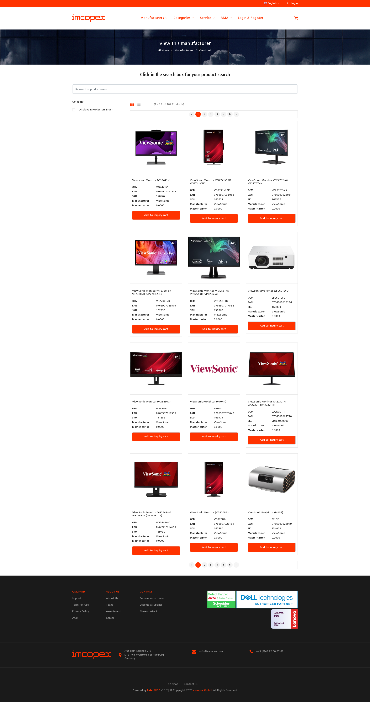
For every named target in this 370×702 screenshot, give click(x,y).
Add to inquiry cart (156, 215)
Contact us (191, 684)
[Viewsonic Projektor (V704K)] (214, 368)
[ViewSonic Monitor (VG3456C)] (156, 368)
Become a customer (152, 598)
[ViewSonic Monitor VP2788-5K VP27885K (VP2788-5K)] (156, 257)
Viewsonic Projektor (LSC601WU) (268, 291)
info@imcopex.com (211, 651)
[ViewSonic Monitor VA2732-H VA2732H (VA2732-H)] (272, 368)
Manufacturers (152, 18)
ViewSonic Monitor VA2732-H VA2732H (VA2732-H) (267, 403)
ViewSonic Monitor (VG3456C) (151, 401)
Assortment (113, 611)
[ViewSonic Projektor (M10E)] (272, 479)
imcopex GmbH (202, 690)
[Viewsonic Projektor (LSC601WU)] (272, 257)
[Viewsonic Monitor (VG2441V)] (156, 147)
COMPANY (79, 591)
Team (109, 605)
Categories (182, 18)
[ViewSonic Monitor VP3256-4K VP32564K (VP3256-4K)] (214, 257)
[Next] (236, 114)
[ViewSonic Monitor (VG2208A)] (214, 479)
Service (206, 18)
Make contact (148, 611)
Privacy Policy (80, 611)
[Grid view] (132, 104)
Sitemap (173, 684)
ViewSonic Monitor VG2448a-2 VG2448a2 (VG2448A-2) (151, 514)
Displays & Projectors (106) (96, 110)
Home (165, 50)
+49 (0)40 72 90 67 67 (269, 651)
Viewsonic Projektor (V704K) (208, 401)
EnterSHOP (153, 690)
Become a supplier (151, 605)
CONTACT (146, 591)
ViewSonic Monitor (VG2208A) (209, 512)
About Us (112, 598)
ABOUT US (112, 591)
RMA (225, 18)
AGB (75, 618)
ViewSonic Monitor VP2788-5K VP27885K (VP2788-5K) (151, 293)
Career (110, 618)
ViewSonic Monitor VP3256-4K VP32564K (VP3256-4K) (209, 293)
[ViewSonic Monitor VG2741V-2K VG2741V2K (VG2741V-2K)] (214, 147)
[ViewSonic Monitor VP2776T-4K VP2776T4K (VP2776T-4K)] (272, 147)
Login (294, 3)
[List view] (138, 104)
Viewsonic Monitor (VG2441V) (151, 180)
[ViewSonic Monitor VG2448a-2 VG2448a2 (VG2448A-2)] (156, 479)
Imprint (76, 598)
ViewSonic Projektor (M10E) (265, 512)
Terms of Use (80, 605)
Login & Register (250, 18)
